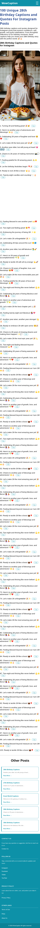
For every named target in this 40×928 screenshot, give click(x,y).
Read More (6, 775)
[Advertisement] (20, 200)
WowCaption (10, 3)
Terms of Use (6, 909)
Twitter (4, 874)
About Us (4, 918)
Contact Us (5, 849)
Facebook (5, 871)
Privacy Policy (6, 898)
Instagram (5, 868)
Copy (33, 126)
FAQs (3, 914)
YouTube (4, 878)
